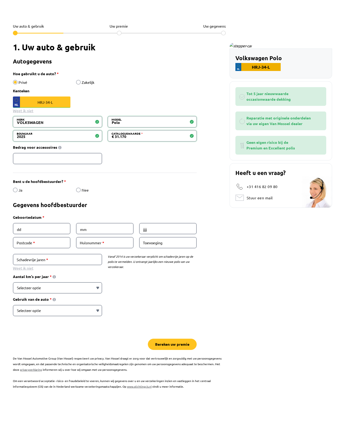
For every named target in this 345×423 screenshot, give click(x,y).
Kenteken (21, 90)
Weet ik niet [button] (23, 110)
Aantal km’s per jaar (31, 276)
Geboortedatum (27, 217)
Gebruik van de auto (31, 299)
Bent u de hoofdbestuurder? (38, 181)
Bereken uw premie (172, 344)
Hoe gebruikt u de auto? (34, 73)
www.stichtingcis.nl (139, 386)
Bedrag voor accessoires (35, 147)
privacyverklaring (31, 369)
